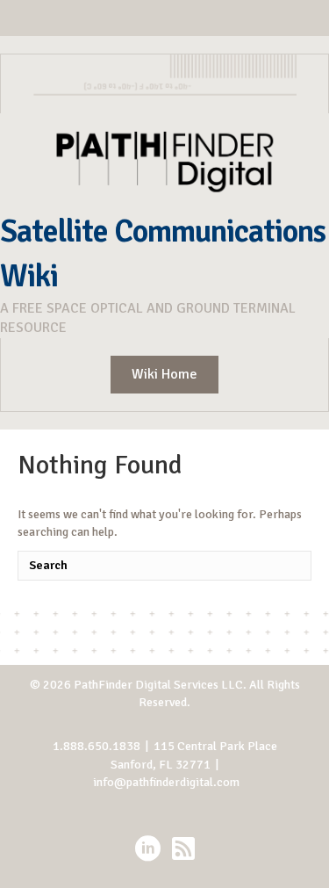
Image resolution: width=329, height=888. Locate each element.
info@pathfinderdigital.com (166, 782)
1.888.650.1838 (96, 746)
